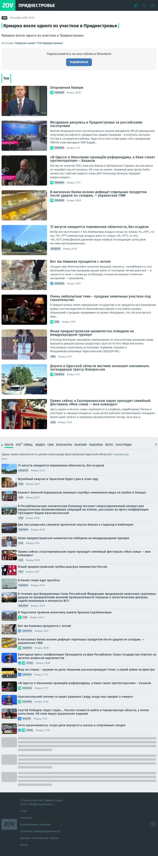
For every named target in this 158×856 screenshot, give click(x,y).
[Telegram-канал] (136, 5)
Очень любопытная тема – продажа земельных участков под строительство (100, 298)
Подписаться (79, 62)
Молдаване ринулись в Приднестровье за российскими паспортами (96, 124)
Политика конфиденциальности (40, 831)
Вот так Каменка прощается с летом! (80, 261)
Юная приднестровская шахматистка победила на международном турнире (92, 333)
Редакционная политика (35, 824)
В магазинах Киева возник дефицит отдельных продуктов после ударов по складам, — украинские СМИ (98, 194)
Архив (24, 845)
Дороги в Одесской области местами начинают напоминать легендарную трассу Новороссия (99, 368)
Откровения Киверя (66, 87)
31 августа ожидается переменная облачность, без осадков (99, 227)
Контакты (26, 817)
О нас (23, 811)
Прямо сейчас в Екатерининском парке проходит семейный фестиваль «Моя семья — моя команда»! (100, 402)
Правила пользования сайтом (39, 838)
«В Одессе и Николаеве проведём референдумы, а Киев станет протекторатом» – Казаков (102, 159)
